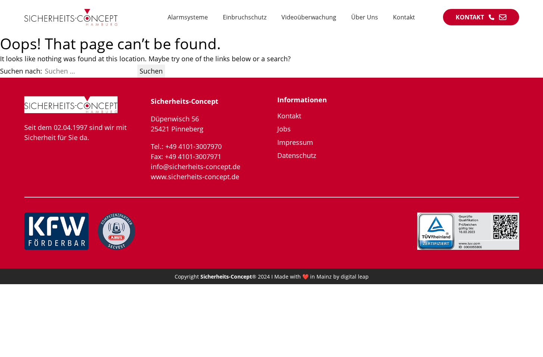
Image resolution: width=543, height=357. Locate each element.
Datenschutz (296, 155)
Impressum (295, 142)
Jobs (284, 128)
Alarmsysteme (188, 17)
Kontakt (404, 17)
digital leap (355, 276)
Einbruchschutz (244, 17)
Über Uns (364, 17)
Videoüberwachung (308, 17)
